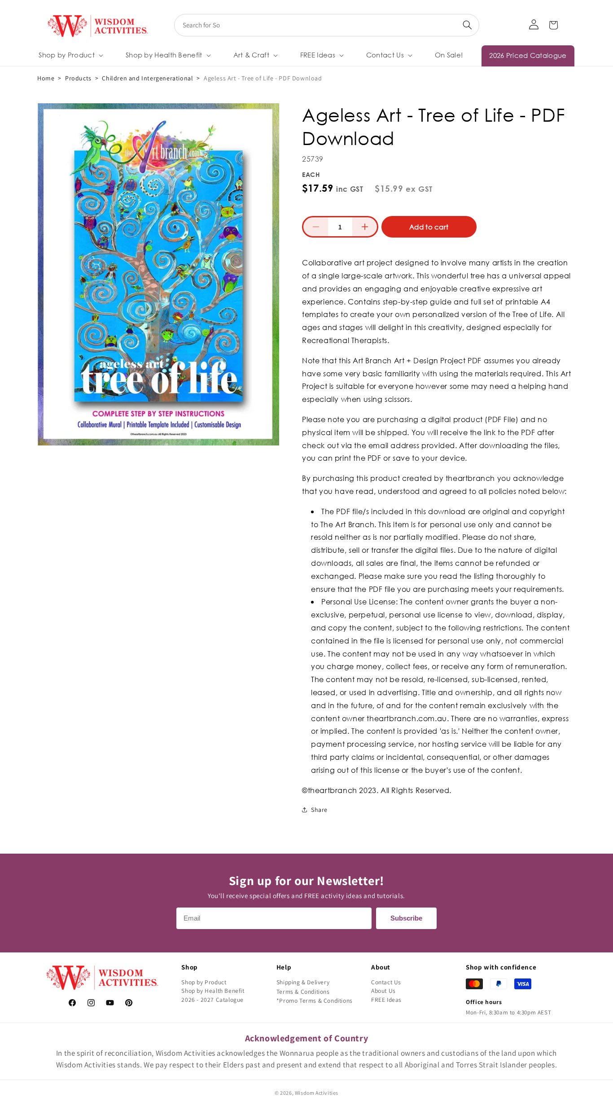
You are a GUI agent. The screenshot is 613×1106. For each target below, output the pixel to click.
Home (45, 78)
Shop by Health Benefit (212, 991)
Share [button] (319, 810)
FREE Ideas (386, 1000)
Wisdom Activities (316, 1092)
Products (78, 78)
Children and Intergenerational (147, 78)
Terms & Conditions (303, 991)
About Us (383, 991)
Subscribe (406, 918)
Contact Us (386, 982)
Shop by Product (203, 982)
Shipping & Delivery (302, 982)
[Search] (467, 25)
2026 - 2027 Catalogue (212, 1000)
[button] (70, 55)
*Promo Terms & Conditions (314, 1000)
